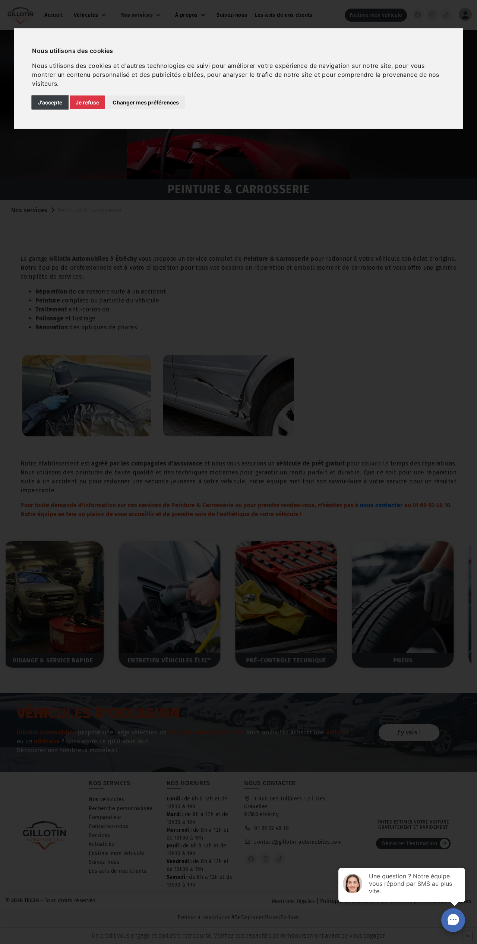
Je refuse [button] (87, 102)
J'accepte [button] (50, 102)
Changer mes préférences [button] (146, 102)
